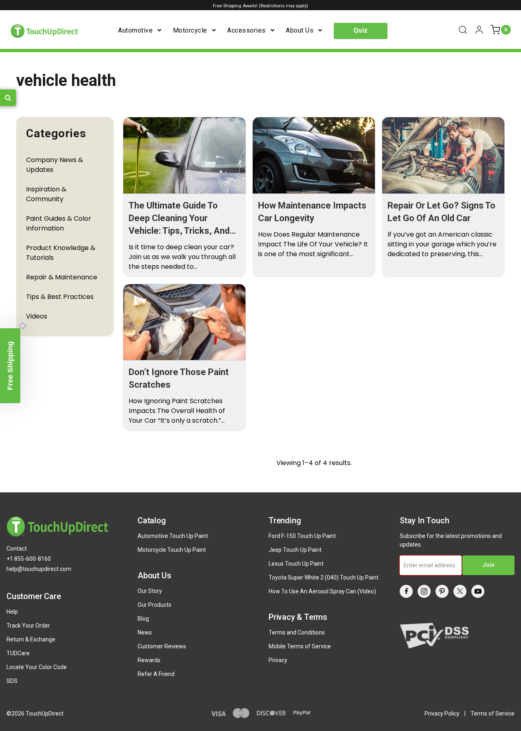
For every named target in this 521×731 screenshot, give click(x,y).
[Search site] (463, 29)
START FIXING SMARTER (342, 490)
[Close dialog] (413, 283)
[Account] (479, 30)
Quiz (360, 30)
